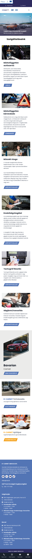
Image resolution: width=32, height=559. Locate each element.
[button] (10, 406)
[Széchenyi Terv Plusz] (6, 2)
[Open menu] (28, 10)
